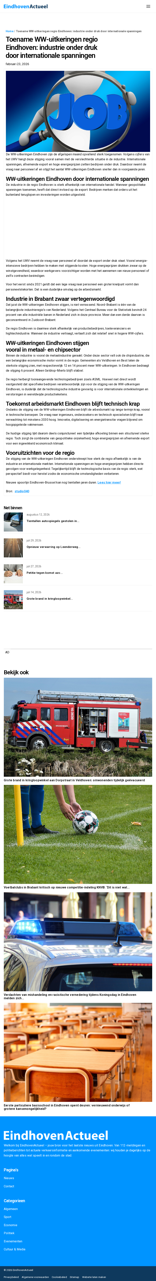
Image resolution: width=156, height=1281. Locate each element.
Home (10, 31)
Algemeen (11, 1209)
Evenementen (13, 1241)
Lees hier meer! (109, 482)
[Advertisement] (78, 228)
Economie (10, 1225)
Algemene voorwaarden (35, 1277)
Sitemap (74, 1277)
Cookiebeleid (59, 1277)
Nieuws (9, 1178)
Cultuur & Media (14, 1249)
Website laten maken (94, 1277)
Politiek (9, 1233)
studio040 (22, 491)
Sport (7, 1217)
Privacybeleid (11, 1277)
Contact (9, 1186)
